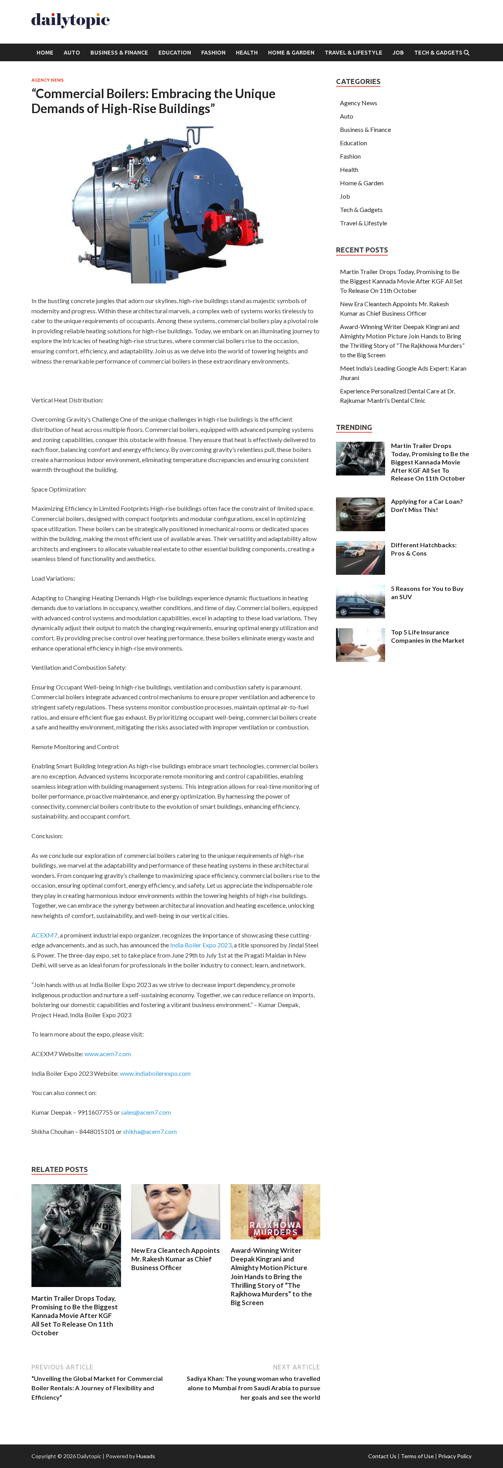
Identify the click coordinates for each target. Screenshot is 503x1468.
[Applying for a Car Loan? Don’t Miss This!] (360, 502)
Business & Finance (119, 52)
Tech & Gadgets (438, 52)
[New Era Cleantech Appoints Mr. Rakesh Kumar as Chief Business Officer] (176, 1241)
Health (247, 52)
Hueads (145, 1456)
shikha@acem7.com (150, 1131)
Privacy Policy (455, 1456)
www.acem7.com (107, 1053)
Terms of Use (417, 1456)
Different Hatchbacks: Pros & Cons (424, 549)
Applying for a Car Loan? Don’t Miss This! (427, 505)
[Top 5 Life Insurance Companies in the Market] (360, 632)
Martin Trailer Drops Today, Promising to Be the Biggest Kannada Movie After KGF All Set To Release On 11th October (74, 1315)
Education (174, 52)
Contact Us (382, 1456)
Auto (72, 52)
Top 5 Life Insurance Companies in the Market (427, 636)
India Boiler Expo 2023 (200, 945)
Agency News (47, 80)
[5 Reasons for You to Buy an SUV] (360, 589)
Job (398, 52)
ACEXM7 (44, 935)
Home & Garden (291, 52)
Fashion (213, 52)
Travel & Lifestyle (353, 52)
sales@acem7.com (146, 1112)
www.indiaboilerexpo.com (155, 1073)
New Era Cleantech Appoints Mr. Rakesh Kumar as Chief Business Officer (175, 1259)
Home (45, 52)
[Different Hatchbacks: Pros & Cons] (360, 545)
